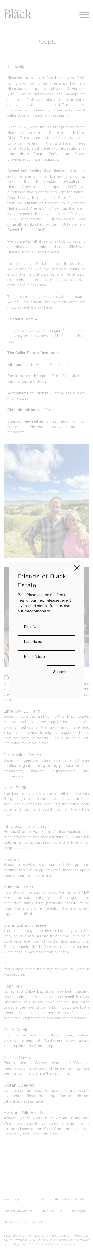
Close (77, 568)
